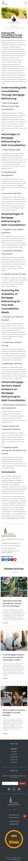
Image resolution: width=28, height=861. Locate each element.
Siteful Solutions (16, 859)
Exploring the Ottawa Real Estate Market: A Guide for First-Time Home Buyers (12, 603)
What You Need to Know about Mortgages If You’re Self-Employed (14, 712)
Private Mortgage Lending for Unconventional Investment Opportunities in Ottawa (13, 657)
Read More (5, 623)
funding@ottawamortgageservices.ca (11, 543)
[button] (2, 559)
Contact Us (14, 754)
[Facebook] (9, 789)
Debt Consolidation (9, 28)
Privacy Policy (14, 762)
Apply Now (14, 749)
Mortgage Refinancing (19, 28)
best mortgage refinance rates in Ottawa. (14, 518)
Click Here (10, 552)
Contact (3, 539)
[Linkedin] (19, 789)
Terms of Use (14, 760)
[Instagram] (14, 789)
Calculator (14, 751)
